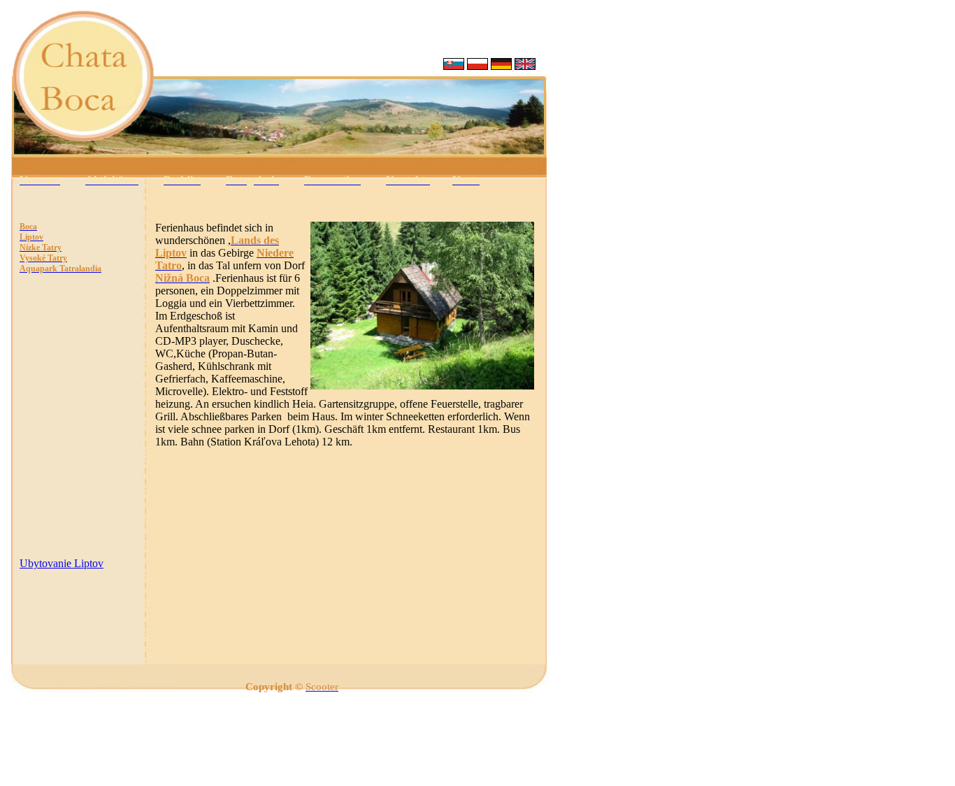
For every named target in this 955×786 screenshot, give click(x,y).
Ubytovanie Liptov (61, 563)
